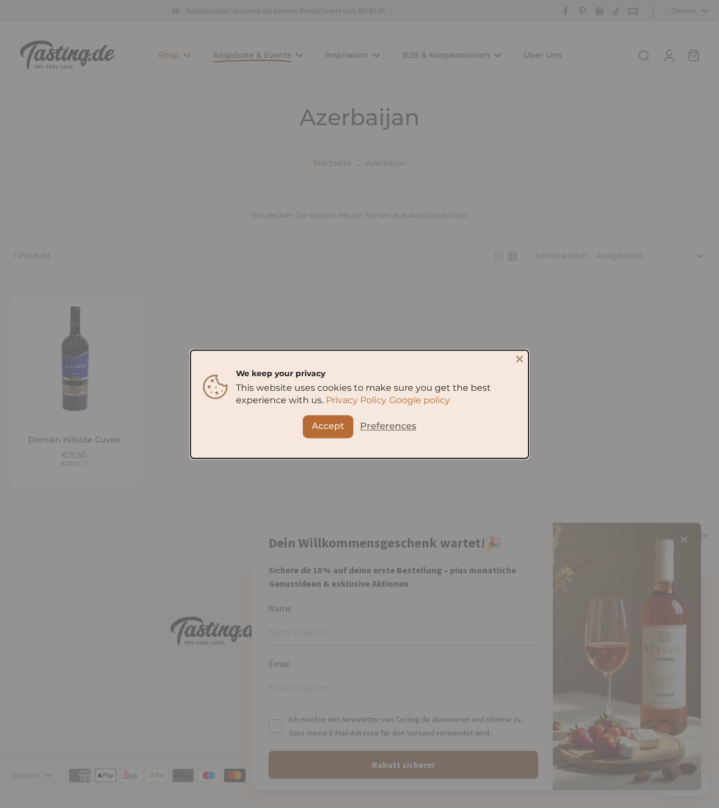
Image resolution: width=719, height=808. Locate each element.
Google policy (419, 400)
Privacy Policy (356, 400)
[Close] (519, 358)
